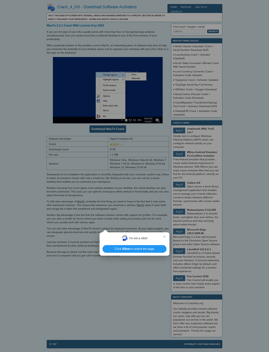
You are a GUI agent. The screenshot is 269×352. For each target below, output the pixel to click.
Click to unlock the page (134, 248)
